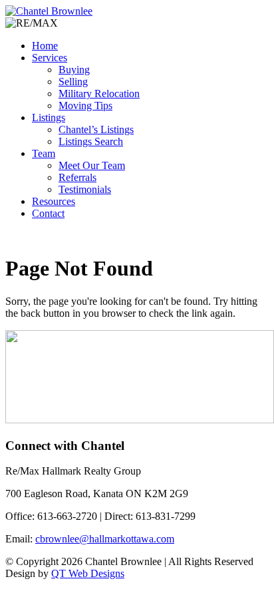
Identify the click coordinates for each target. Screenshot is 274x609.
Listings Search (91, 141)
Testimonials (85, 189)
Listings (48, 117)
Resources (53, 201)
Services (49, 57)
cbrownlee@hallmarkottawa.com (104, 538)
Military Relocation (99, 93)
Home (45, 45)
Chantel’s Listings (96, 129)
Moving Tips (85, 105)
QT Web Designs (87, 573)
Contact (48, 213)
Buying (74, 69)
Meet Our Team (92, 165)
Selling (73, 81)
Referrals (77, 177)
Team (43, 153)
